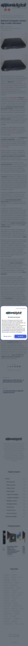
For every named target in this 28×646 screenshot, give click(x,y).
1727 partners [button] (10, 320)
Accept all (20, 336)
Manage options (7, 336)
